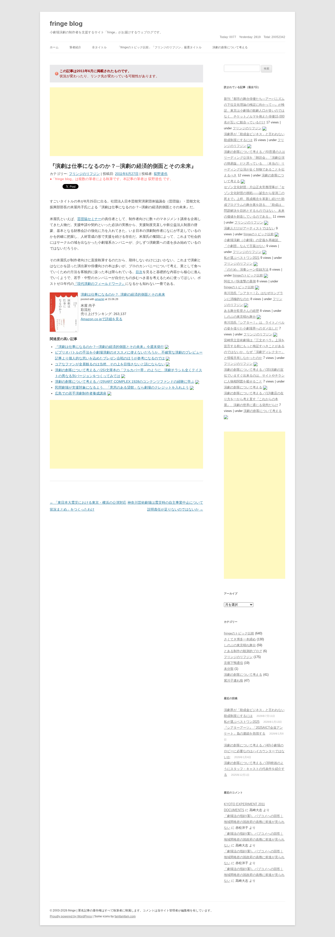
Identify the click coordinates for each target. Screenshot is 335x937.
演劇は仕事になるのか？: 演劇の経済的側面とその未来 (123, 294)
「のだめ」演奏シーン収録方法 (246, 269)
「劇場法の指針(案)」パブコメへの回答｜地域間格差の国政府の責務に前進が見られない (254, 822)
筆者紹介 (75, 47)
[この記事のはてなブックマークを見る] (167, 347)
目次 (139, 272)
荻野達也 (161, 174)
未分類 (228, 669)
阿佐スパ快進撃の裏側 (240, 281)
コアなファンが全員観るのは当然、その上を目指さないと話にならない (110, 364)
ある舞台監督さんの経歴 (241, 311)
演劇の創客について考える (230, 47)
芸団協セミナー (89, 219)
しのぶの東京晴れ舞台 (240, 316)
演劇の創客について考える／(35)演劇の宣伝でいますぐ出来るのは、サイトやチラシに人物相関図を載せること (254, 375)
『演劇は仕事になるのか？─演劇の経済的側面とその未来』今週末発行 (109, 347)
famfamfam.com (125, 916)
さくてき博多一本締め (240, 639)
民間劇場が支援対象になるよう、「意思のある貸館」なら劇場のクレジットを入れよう (122, 387)
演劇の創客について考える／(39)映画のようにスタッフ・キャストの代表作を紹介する (254, 769)
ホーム (54, 47)
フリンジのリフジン (84, 174)
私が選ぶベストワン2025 (241, 722)
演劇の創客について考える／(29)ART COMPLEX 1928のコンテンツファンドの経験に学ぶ (124, 381)
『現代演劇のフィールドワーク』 (99, 284)
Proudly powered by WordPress (71, 916)
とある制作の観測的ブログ (243, 651)
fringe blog (66, 23)
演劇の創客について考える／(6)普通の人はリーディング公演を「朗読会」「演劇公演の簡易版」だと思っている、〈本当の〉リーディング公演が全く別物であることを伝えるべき (254, 163)
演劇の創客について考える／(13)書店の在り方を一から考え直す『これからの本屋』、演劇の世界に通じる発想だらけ (253, 399)
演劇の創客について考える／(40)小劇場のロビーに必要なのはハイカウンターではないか (254, 751)
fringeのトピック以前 (259, 234)
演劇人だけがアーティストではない (249, 228)
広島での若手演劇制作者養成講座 (80, 393)
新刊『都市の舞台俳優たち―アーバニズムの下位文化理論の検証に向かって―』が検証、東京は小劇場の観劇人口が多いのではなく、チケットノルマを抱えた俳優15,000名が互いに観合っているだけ (254, 110)
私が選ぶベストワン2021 (241, 258)
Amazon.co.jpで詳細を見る (101, 319)
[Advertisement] (126, 121)
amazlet (99, 299)
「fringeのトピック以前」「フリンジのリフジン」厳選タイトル (159, 47)
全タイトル (99, 47)
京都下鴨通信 (233, 663)
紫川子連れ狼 (233, 680)
